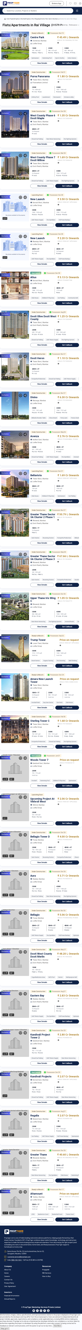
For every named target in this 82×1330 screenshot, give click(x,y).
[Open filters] (77, 10)
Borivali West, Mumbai (40, 202)
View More (57, 1326)
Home (6, 1273)
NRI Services (46, 1273)
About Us (7, 1270)
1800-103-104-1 (16, 1260)
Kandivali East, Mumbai (40, 763)
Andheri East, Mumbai (40, 440)
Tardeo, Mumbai (38, 1197)
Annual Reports (9, 1299)
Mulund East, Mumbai (40, 1119)
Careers (7, 1276)
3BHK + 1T (35, 1204)
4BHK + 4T (60, 288)
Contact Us (8, 1280)
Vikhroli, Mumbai (38, 805)
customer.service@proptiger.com (19, 1257)
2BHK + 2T (35, 129)
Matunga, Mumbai (39, 400)
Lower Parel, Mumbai (40, 643)
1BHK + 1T (35, 528)
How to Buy (46, 1276)
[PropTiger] (11, 3)
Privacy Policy (9, 1283)
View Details (42, 63)
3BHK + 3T (60, 249)
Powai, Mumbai (38, 840)
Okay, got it (4, 1328)
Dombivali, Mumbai (39, 41)
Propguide (45, 1270)
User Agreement (10, 1286)
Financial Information (11, 1296)
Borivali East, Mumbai (40, 1080)
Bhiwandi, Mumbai (39, 520)
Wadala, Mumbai (38, 879)
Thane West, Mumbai (40, 80)
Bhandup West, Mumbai (41, 241)
